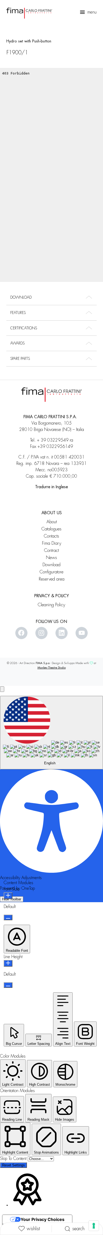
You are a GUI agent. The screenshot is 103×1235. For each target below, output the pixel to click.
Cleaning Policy (51, 605)
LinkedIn (61, 633)
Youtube (82, 633)
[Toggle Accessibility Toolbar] (2, 689)
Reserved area (51, 579)
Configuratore (51, 572)
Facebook (21, 633)
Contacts (51, 536)
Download (51, 564)
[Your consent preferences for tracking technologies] (94, 1226)
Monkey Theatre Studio (52, 667)
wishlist (33, 1228)
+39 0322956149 (55, 446)
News (51, 557)
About (51, 522)
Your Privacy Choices (42, 1219)
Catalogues (51, 529)
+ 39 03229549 (52, 440)
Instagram (41, 633)
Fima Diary (51, 543)
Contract (51, 550)
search (78, 1228)
